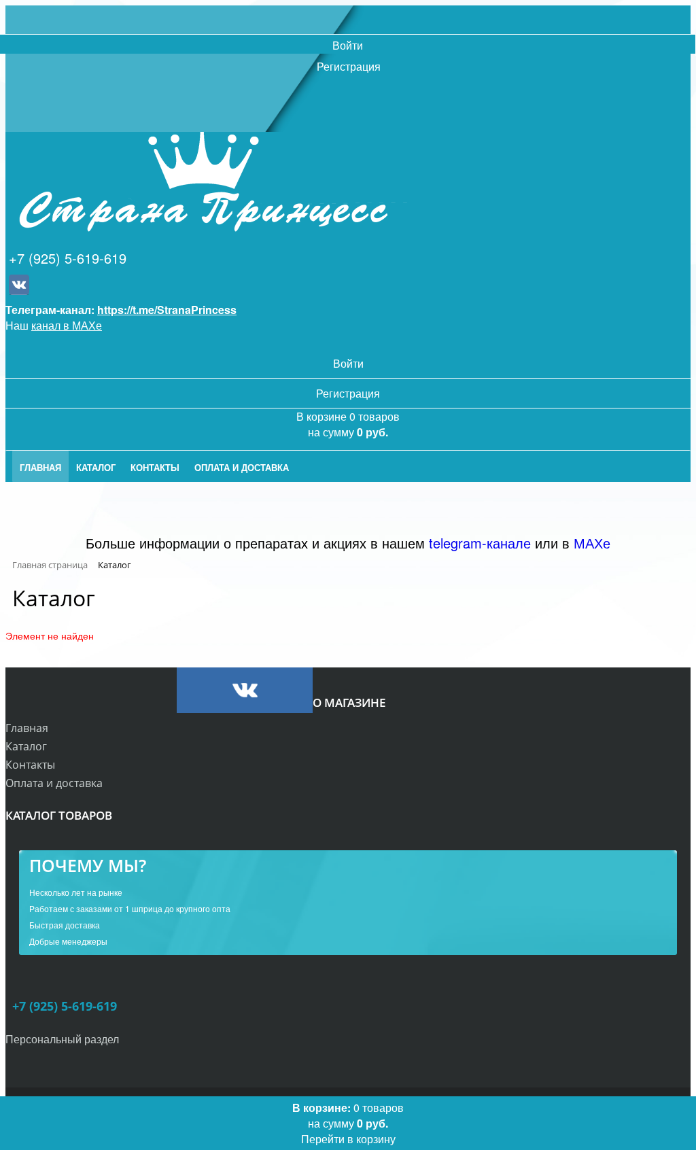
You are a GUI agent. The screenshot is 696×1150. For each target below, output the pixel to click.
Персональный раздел (62, 1039)
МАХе (592, 543)
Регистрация (349, 66)
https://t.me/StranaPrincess (167, 309)
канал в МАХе (66, 325)
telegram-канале (480, 543)
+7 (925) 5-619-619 (67, 258)
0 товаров (348, 1123)
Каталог (26, 746)
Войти (347, 45)
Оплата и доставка (54, 783)
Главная (26, 727)
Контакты (30, 764)
